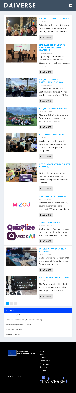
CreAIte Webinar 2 (49, 222)
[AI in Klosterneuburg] (21, 142)
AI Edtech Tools (14, 376)
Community (45, 360)
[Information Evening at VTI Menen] (21, 257)
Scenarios (44, 367)
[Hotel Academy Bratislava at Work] (21, 172)
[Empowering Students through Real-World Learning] (21, 53)
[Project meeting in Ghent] (21, 26)
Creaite (43, 357)
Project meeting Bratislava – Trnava (51, 80)
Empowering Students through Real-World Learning (52, 47)
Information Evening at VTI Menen (53, 250)
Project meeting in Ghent (54, 18)
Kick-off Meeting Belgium (54, 277)
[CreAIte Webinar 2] (21, 231)
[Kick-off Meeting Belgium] (21, 285)
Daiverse (50, 22)
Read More (45, 37)
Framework (45, 364)
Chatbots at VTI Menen (52, 196)
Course (43, 370)
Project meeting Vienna (53, 108)
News (42, 354)
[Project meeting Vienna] (21, 116)
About (42, 351)
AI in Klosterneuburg (52, 134)
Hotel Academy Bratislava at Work (54, 165)
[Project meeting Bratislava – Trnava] (21, 87)
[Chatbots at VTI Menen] (21, 204)
